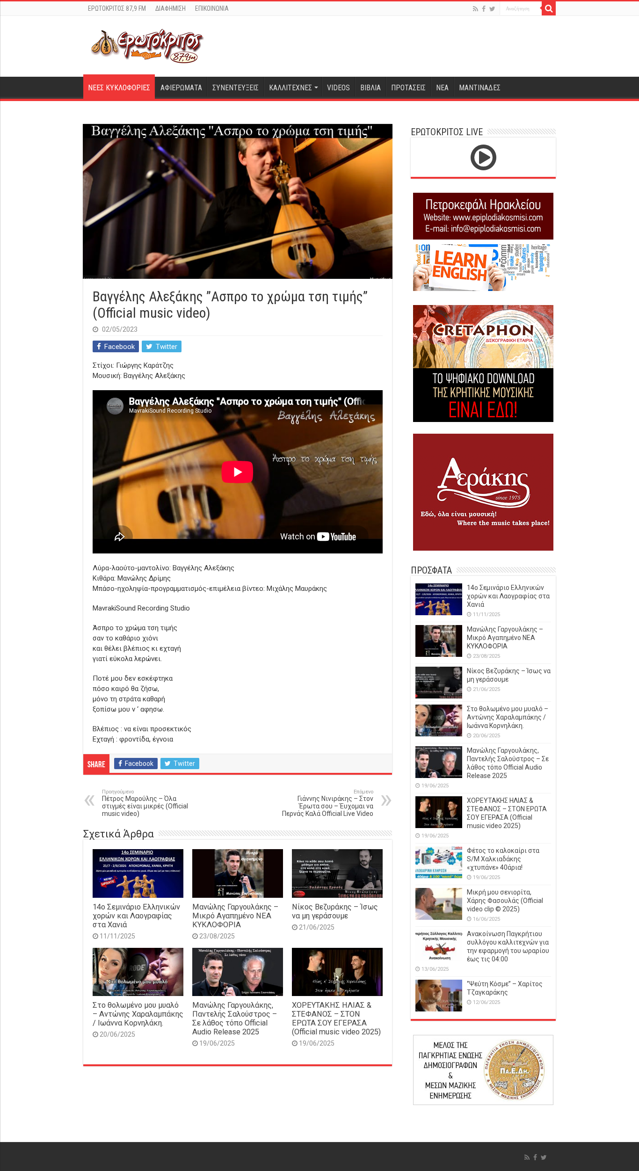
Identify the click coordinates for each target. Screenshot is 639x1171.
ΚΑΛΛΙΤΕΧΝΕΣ (290, 87)
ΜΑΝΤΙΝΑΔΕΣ (480, 87)
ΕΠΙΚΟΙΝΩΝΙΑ (212, 8)
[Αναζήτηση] (549, 8)
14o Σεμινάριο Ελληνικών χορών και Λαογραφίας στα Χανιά (136, 915)
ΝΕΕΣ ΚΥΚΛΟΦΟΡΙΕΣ (119, 87)
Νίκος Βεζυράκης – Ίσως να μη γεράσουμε (335, 911)
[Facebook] (484, 9)
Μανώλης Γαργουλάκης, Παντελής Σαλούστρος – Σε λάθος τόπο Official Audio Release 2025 (234, 1018)
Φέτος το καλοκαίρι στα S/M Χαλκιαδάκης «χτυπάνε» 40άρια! (503, 859)
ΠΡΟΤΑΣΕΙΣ (408, 87)
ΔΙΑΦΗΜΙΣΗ (170, 8)
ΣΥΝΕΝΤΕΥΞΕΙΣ (235, 87)
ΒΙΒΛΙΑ (370, 87)
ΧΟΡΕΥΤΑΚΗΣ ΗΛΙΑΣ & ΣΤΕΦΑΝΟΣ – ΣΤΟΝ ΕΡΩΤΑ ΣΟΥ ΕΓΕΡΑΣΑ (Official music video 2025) (336, 1018)
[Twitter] (492, 9)
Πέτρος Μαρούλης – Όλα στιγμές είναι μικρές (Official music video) (145, 803)
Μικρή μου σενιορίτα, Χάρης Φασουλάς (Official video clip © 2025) (505, 900)
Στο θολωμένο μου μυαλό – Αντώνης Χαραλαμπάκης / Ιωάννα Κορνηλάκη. (138, 1014)
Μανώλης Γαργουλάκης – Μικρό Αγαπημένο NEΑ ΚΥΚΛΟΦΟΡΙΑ (235, 915)
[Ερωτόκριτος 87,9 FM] (147, 45)
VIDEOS (338, 87)
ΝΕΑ (442, 87)
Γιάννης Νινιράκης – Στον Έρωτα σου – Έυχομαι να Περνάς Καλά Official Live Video (327, 803)
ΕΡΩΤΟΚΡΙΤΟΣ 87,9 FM (117, 8)
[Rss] (475, 9)
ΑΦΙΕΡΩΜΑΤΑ (181, 87)
